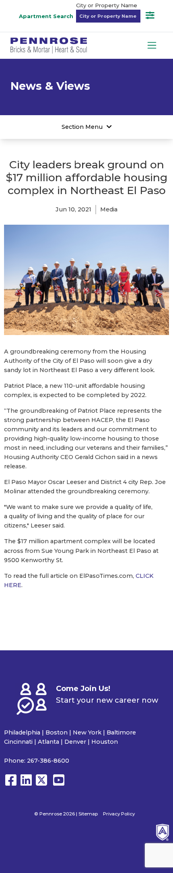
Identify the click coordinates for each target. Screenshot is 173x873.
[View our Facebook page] (10, 784)
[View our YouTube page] (58, 784)
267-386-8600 (48, 760)
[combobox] (108, 16)
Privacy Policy (119, 814)
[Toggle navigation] (152, 45)
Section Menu (82, 126)
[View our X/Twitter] (43, 784)
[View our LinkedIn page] (26, 784)
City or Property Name (106, 5)
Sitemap (88, 814)
